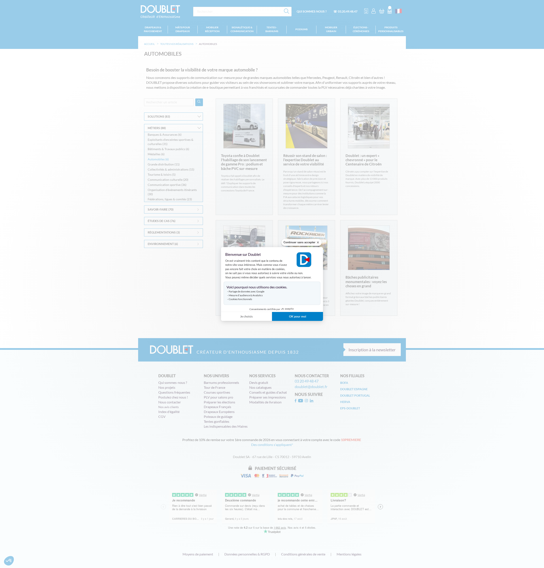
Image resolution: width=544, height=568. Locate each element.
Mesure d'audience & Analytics (246, 295)
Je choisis (246, 316)
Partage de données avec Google (246, 291)
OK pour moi (297, 316)
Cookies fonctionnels (240, 299)
